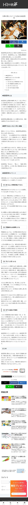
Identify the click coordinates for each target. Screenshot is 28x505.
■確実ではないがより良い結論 (13, 77)
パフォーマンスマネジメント (19, 376)
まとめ (7, 89)
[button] (18, 46)
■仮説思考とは (9, 75)
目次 (12, 72)
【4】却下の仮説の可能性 (13, 87)
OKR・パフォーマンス (7, 376)
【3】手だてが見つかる (12, 85)
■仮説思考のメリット (11, 79)
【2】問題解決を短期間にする (14, 83)
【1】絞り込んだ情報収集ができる (15, 81)
